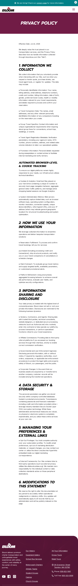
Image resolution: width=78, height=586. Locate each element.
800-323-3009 (67, 576)
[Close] (75, 2)
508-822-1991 (65, 571)
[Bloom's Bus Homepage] (8, 545)
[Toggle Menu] (73, 9)
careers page (42, 3)
